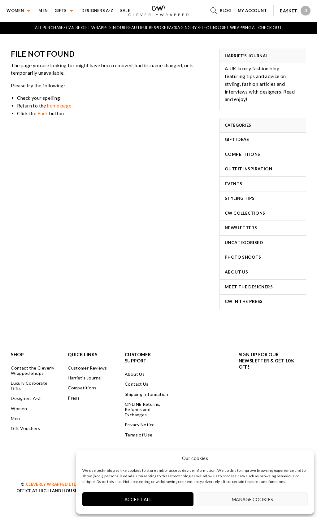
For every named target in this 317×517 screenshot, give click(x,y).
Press (74, 398)
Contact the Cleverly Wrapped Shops (32, 370)
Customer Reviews (87, 367)
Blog (226, 10)
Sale (125, 10)
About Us (236, 271)
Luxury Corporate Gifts (29, 385)
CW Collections (245, 213)
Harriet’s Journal (85, 377)
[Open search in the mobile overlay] (215, 10)
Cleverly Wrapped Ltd (51, 484)
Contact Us (137, 384)
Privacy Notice (139, 424)
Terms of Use (139, 434)
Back (42, 113)
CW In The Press (244, 301)
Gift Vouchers (25, 428)
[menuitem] (22, 10)
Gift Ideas (237, 139)
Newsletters (241, 227)
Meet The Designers (249, 286)
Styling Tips (240, 198)
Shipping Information (146, 394)
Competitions (242, 154)
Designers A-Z (97, 10)
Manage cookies (252, 499)
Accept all (138, 499)
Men (43, 10)
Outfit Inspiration (248, 168)
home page (59, 105)
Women (15, 10)
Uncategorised (244, 242)
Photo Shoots (243, 257)
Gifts (60, 10)
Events (233, 183)
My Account (252, 10)
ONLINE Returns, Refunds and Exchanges (142, 409)
